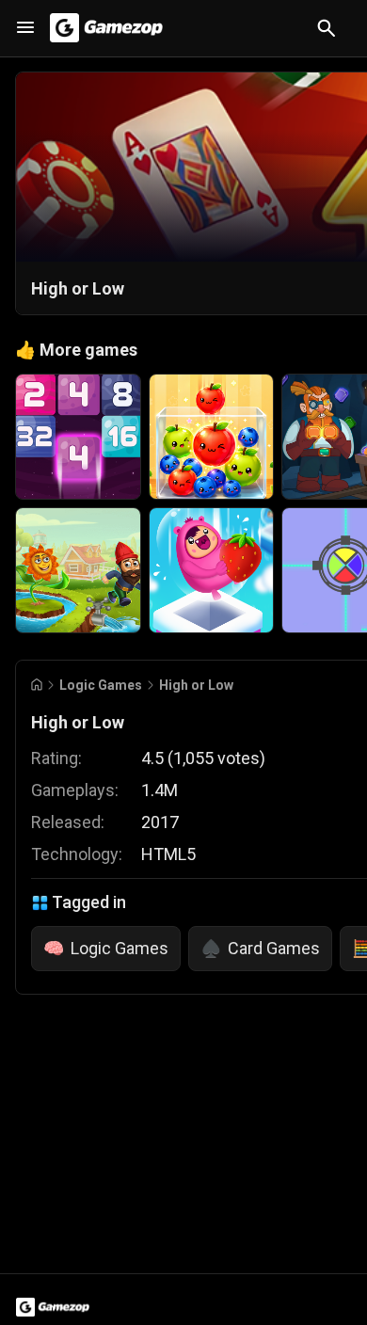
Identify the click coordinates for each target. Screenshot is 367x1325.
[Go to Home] (36, 684)
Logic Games (100, 685)
